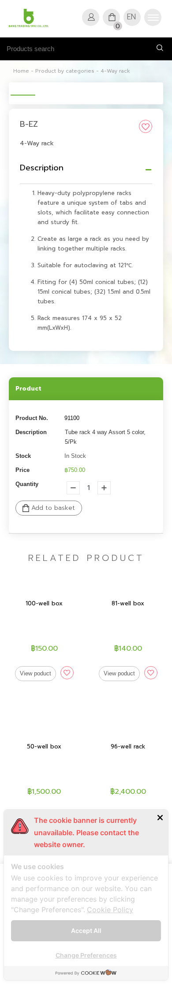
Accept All (86, 930)
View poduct (35, 673)
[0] (113, 15)
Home (21, 71)
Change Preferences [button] (86, 955)
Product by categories (64, 71)
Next (148, 87)
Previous (24, 87)
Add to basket (52, 507)
